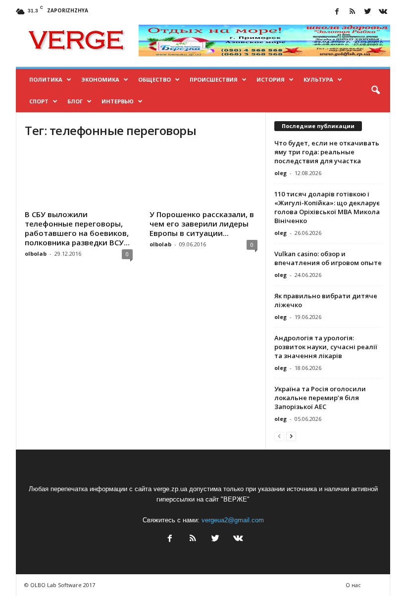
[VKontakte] (383, 12)
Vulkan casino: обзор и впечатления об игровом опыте (328, 258)
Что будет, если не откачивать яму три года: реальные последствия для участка (326, 151)
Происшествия (214, 79)
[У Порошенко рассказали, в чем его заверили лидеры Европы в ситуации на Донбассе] (203, 177)
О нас (353, 585)
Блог (75, 101)
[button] (375, 90)
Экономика (100, 79)
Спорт (39, 101)
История (270, 79)
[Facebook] (337, 12)
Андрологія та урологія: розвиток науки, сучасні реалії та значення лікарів (325, 346)
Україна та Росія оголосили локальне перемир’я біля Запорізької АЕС (320, 397)
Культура (318, 79)
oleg (280, 173)
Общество (154, 79)
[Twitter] (367, 12)
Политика (45, 79)
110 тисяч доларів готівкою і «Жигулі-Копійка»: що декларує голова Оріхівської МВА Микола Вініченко (327, 207)
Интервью (118, 101)
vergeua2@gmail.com (233, 520)
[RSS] (352, 12)
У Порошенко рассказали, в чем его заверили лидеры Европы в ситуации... (202, 223)
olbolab (36, 253)
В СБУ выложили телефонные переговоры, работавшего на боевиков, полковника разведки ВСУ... (77, 228)
